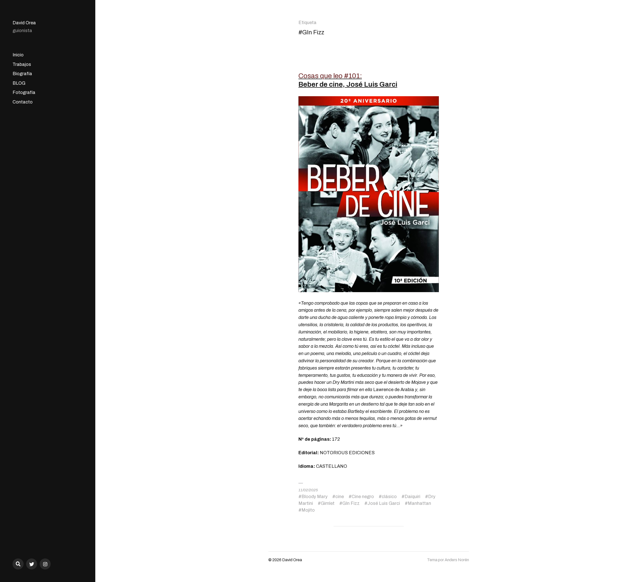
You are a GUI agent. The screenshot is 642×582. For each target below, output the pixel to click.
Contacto (23, 101)
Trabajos (22, 64)
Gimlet (328, 503)
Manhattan (419, 503)
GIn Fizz (351, 503)
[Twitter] (31, 563)
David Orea (24, 22)
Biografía (22, 73)
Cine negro (363, 496)
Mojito (308, 510)
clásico (389, 496)
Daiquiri (412, 496)
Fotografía (24, 92)
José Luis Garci (383, 503)
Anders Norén (457, 560)
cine (339, 496)
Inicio (18, 54)
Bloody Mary (314, 496)
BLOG (19, 83)
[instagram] (45, 563)
